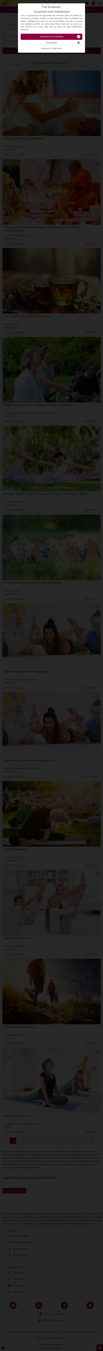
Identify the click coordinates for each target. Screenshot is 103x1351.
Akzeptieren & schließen (51, 36)
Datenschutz (57, 48)
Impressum (45, 48)
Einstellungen (51, 42)
